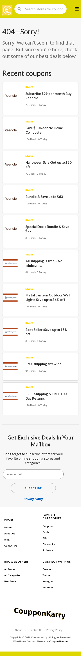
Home (7, 527)
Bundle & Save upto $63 (44, 197)
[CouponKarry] (7, 10)
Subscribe (33, 488)
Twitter (47, 575)
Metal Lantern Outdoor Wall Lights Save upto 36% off (47, 297)
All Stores (9, 569)
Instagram (48, 581)
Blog (6, 539)
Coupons (48, 526)
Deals (46, 532)
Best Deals (10, 581)
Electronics (49, 544)
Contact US (10, 545)
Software (48, 550)
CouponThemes (58, 641)
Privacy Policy (33, 499)
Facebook (48, 569)
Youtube (48, 587)
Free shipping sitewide (43, 364)
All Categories (12, 575)
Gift (45, 538)
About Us (9, 533)
